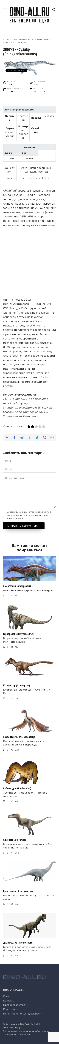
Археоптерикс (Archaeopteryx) (19, 736)
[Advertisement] (29, 263)
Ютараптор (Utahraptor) (16, 685)
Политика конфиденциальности (22, 1013)
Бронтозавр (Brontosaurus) (18, 891)
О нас (6, 996)
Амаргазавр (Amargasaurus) (18, 586)
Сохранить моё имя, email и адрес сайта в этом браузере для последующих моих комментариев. (29, 515)
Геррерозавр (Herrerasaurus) (18, 634)
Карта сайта (10, 1009)
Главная (7, 40)
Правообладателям (15, 1005)
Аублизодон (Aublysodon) (17, 788)
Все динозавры (22, 40)
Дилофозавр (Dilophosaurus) (18, 942)
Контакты (8, 1000)
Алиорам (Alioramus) (14, 839)
